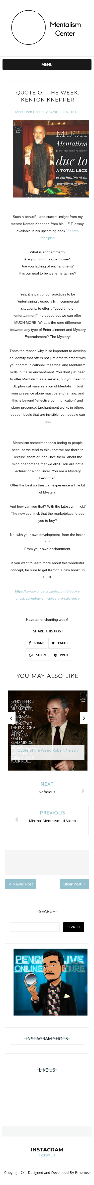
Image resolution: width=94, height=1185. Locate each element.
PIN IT (63, 655)
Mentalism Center (29, 111)
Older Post (72, 883)
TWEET (62, 643)
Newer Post (23, 883)
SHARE (38, 643)
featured (70, 112)
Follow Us (47, 1155)
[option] (48, 733)
